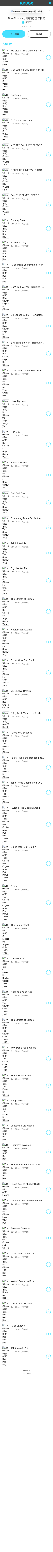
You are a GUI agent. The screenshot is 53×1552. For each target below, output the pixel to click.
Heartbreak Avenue (21, 1145)
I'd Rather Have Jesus (22, 120)
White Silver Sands (21, 1075)
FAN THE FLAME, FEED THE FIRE (30, 195)
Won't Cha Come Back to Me (26, 1164)
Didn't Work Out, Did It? (23, 846)
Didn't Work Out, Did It (22, 660)
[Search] (50, 3)
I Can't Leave (18, 1325)
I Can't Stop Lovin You (22, 1253)
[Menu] (3, 3)
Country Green (18, 220)
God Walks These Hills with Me (27, 70)
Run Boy (15, 431)
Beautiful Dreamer (20, 1228)
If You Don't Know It (21, 1303)
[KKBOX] (27, 3)
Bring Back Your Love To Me (26, 713)
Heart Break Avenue (21, 629)
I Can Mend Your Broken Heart (27, 264)
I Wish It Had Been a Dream (25, 807)
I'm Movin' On (18, 958)
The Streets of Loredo (22, 1019)
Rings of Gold (18, 1100)
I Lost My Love (18, 401)
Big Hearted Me (19, 568)
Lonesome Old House (22, 1125)
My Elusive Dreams (21, 691)
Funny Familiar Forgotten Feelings (29, 757)
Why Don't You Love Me (23, 1047)
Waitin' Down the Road (23, 1281)
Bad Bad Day (18, 493)
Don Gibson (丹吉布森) (20, 54)
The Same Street (20, 925)
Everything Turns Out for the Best (28, 518)
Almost (14, 886)
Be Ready (16, 95)
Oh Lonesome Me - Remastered (28, 314)
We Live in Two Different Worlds (28, 50)
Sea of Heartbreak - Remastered (28, 342)
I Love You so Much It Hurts (25, 1184)
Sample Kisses (19, 462)
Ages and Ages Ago (21, 991)
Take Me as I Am (19, 1347)
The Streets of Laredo (22, 599)
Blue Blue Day (18, 242)
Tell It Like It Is (18, 543)
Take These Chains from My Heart (29, 782)
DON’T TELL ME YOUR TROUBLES (30, 170)
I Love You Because (21, 732)
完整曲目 (7, 43)
